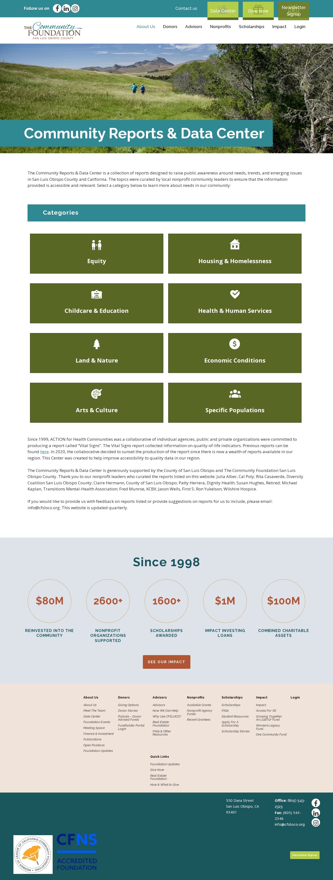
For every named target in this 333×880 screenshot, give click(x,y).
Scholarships (251, 26)
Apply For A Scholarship (230, 723)
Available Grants (201, 36)
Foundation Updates (98, 751)
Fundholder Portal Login (131, 727)
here (44, 451)
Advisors (193, 26)
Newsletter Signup (294, 11)
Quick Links (159, 756)
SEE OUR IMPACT (167, 662)
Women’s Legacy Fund (268, 727)
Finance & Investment (98, 734)
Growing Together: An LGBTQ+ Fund (269, 718)
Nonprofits (220, 26)
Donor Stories (128, 710)
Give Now (258, 10)
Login (299, 26)
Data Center (223, 10)
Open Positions (94, 745)
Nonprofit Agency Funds (199, 712)
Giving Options (146, 36)
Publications (92, 739)
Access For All (266, 710)
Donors (170, 26)
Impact (279, 26)
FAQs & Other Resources (162, 733)
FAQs (225, 710)
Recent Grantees (198, 719)
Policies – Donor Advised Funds (129, 718)
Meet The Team (94, 710)
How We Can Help (165, 710)
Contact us (186, 8)
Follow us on (36, 8)
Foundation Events (96, 722)
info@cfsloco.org (290, 824)
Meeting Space (94, 728)
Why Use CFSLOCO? (167, 716)
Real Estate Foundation (161, 723)
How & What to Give (164, 784)
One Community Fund (271, 734)
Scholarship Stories (236, 731)
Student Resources (235, 716)
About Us (146, 26)
